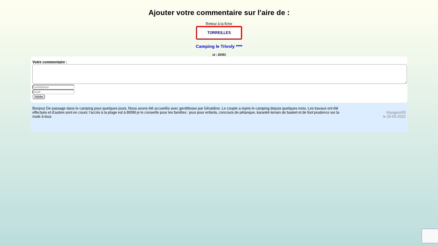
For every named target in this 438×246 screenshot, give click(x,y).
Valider (38, 96)
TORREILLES (219, 33)
